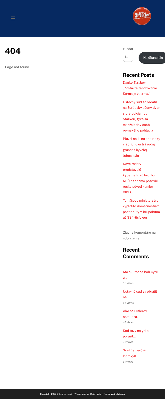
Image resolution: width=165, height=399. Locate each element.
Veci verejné (65, 394)
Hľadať (128, 49)
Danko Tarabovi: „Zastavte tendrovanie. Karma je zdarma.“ (140, 88)
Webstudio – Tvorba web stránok (107, 394)
